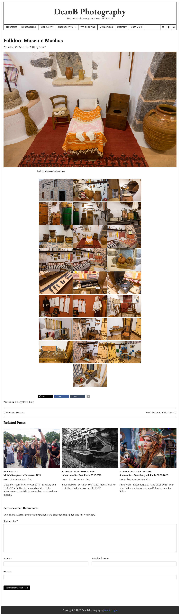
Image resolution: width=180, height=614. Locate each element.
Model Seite (47, 27)
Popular (147, 471)
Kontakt (122, 27)
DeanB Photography (90, 11)
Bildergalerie (28, 27)
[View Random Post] (163, 27)
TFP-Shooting (88, 27)
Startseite (11, 27)
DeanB (42, 47)
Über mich (136, 27)
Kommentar (11, 521)
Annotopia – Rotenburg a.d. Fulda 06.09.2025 (144, 475)
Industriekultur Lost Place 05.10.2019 (81, 475)
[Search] (173, 27)
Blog (31, 402)
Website (8, 572)
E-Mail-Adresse (101, 558)
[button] (45, 396)
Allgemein (67, 471)
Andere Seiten (65, 27)
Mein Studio (106, 27)
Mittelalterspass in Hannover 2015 (22, 475)
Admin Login (111, 610)
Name (8, 558)
